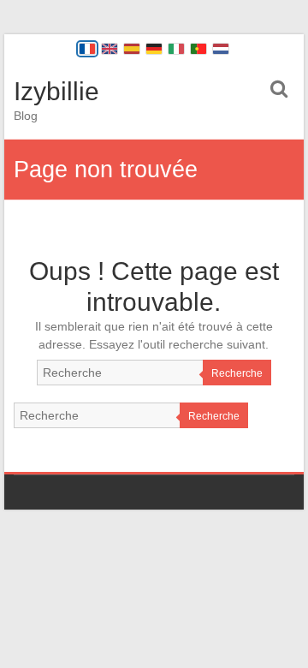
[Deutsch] (154, 49)
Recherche (237, 373)
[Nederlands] (220, 49)
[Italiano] (176, 49)
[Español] (131, 49)
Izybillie (56, 91)
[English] (109, 49)
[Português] (198, 49)
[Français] (87, 49)
